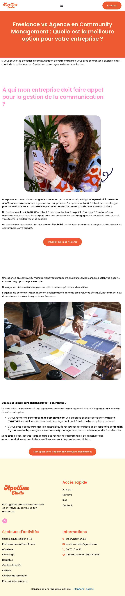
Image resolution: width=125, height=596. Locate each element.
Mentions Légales (84, 589)
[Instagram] (4, 520)
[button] (61, 5)
